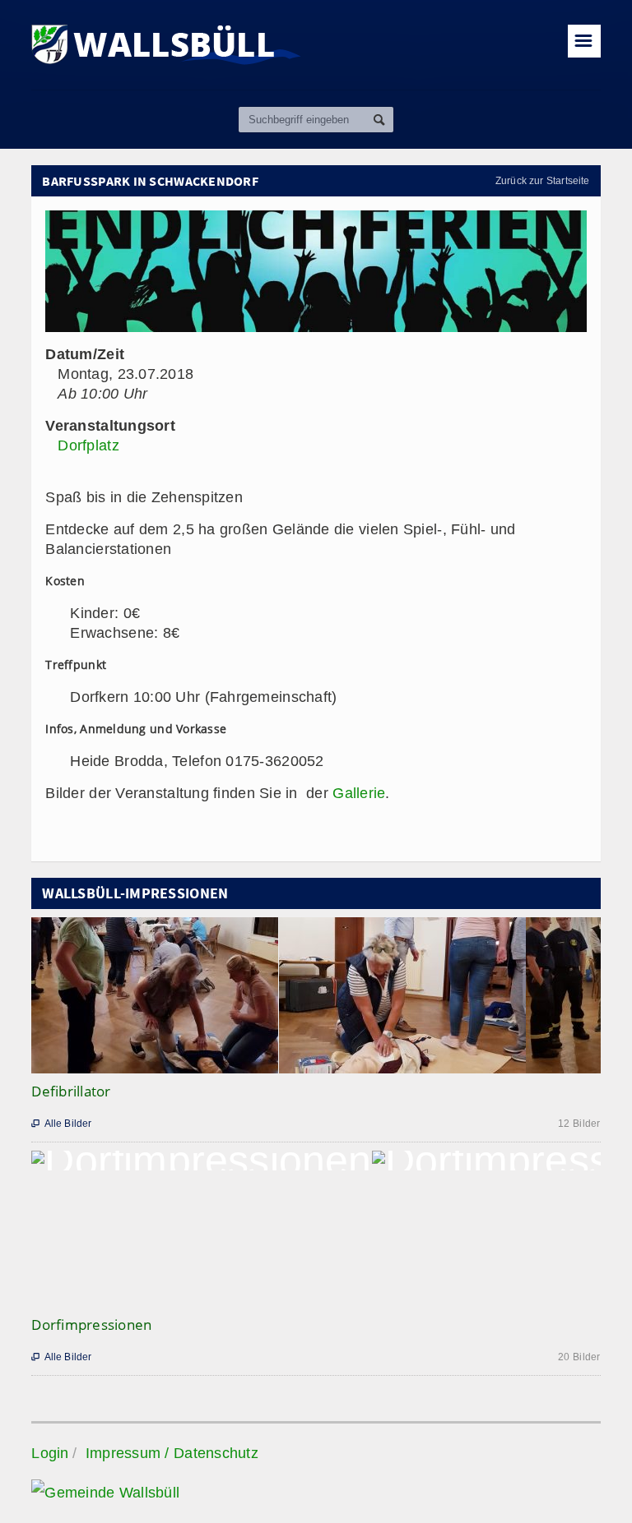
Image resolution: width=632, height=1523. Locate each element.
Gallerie (358, 793)
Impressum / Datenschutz (172, 1453)
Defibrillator (70, 1091)
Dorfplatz (88, 445)
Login (49, 1453)
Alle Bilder (61, 1123)
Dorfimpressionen (91, 1324)
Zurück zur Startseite (542, 181)
